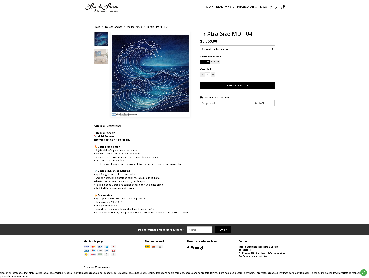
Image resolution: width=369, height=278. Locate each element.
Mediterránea (134, 26)
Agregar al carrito (237, 85)
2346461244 (245, 250)
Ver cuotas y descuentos (215, 49)
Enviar (223, 229)
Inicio (209, 7)
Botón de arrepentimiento (253, 256)
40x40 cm (215, 61)
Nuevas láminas (114, 26)
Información (246, 7)
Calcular (259, 103)
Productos (223, 7)
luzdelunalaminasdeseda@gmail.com (258, 246)
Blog (263, 7)
